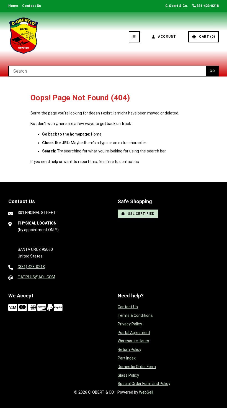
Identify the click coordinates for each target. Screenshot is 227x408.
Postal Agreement (134, 332)
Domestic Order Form (137, 366)
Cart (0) (206, 37)
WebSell (146, 392)
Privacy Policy (130, 324)
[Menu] (134, 36)
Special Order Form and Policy (144, 383)
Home (13, 6)
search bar (156, 151)
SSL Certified (140, 214)
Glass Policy (128, 375)
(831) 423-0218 (31, 266)
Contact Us (31, 6)
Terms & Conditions (135, 315)
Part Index (127, 358)
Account (166, 37)
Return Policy (129, 349)
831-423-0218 (207, 6)
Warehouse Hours (133, 341)
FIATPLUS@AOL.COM (36, 277)
